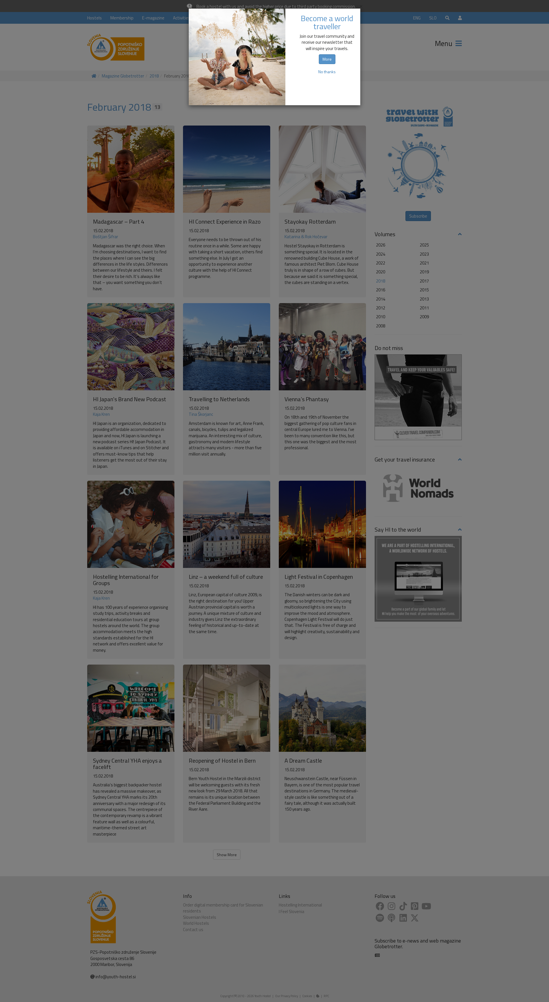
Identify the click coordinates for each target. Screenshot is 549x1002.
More (327, 59)
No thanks (327, 72)
